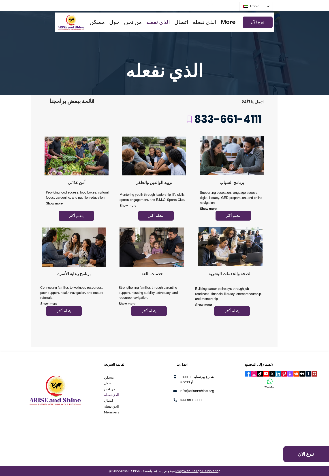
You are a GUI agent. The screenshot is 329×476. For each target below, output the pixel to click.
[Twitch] (290, 374)
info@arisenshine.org (197, 391)
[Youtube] (266, 374)
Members (111, 412)
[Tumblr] (308, 374)
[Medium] (302, 374)
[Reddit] (296, 374)
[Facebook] (206, 6)
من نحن (109, 389)
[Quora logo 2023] (314, 374)
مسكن (109, 377)
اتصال (108, 400)
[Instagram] (214, 6)
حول (107, 383)
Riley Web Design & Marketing (197, 471)
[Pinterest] (284, 374)
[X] (272, 374)
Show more (54, 203)
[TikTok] (260, 374)
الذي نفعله (111, 395)
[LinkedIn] (222, 6)
